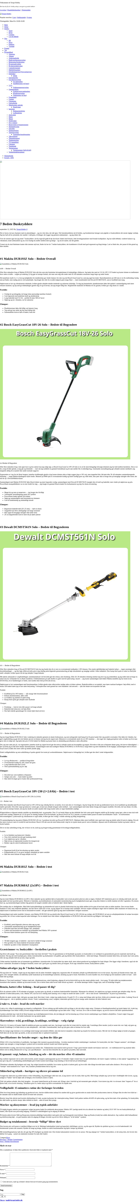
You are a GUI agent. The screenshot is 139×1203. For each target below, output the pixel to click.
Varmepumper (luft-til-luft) (22, 150)
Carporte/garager (14, 68)
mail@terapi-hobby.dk (14, 1200)
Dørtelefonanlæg (14, 70)
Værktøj (11, 46)
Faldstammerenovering (21, 87)
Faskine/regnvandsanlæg (21, 91)
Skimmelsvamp (14, 127)
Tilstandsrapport (14, 138)
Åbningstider (26, 10)
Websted (3, 1178)
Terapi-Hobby (21, 229)
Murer (11, 119)
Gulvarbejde (13, 103)
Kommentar (4, 1166)
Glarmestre (12, 101)
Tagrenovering (14, 132)
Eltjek (15, 76)
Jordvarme (12, 115)
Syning (29, 17)
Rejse (10, 33)
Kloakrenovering (19, 93)
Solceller (12, 129)
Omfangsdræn (13, 89)
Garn (14, 17)
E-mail (3, 1174)
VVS (10, 85)
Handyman (17, 107)
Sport (10, 31)
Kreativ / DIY (9, 158)
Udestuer (12, 144)
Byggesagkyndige (15, 64)
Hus (5, 38)
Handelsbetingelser (13, 10)
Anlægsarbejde (14, 58)
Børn (6, 25)
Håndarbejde (8, 156)
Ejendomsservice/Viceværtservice (20, 72)
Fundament (12, 97)
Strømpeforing (14, 130)
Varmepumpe (13, 148)
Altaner (11, 56)
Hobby (6, 29)
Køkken (11, 44)
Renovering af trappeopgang (18, 125)
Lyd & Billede (13, 37)
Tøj (5, 50)
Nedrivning (13, 121)
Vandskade (12, 146)
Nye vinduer (13, 123)
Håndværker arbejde (16, 105)
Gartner (11, 99)
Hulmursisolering (19, 111)
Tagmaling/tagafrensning (21, 134)
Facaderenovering (15, 80)
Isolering (12, 109)
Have (10, 42)
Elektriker (12, 74)
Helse (6, 27)
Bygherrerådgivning (15, 66)
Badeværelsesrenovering (17, 60)
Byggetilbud (8, 52)
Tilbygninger (13, 136)
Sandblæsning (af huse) (21, 84)
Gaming (11, 35)
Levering (3, 10)
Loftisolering (17, 113)
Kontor (6, 48)
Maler (11, 117)
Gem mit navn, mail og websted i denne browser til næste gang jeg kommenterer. (30, 1182)
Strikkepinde (21, 17)
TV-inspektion (14, 142)
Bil (10, 40)
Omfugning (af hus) (20, 95)
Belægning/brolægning (16, 62)
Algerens (12, 54)
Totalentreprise (14, 140)
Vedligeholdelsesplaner (16, 152)
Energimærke (13, 78)
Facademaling (18, 82)
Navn (2, 1169)
